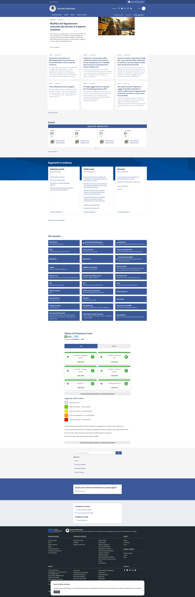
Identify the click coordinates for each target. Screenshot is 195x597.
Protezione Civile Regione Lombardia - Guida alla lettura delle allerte (97, 442)
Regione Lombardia (54, 2)
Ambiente (75, 542)
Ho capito (57, 592)
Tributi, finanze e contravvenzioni (107, 559)
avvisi (51, 55)
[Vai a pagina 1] (95, 148)
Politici (50, 546)
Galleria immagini (128, 553)
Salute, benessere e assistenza (106, 557)
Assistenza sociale (118, 15)
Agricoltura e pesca (78, 540)
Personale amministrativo (54, 551)
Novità (126, 536)
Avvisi (125, 544)
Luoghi (125, 555)
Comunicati (126, 542)
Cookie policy (101, 572)
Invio (118, 453)
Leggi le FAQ (76, 570)
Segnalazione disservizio (79, 574)
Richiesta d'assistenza (79, 576)
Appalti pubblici (102, 540)
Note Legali (101, 576)
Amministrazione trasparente (106, 570)
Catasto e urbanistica (103, 544)
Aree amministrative (53, 548)
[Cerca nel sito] (143, 8)
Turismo (100, 561)
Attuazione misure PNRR (79, 578)
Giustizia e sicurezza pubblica (105, 551)
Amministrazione (53, 536)
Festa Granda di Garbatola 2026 (60, 142)
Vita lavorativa (102, 563)
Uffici (49, 542)
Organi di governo (52, 544)
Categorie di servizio (79, 536)
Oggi (81, 346)
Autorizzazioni (102, 542)
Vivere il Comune (129, 549)
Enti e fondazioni (52, 553)
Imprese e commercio (103, 553)
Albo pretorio (101, 578)
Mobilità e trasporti (103, 555)
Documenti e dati (52, 540)
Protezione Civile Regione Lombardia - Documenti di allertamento (97, 394)
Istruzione (128, 15)
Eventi (125, 557)
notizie (85, 55)
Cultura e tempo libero (104, 546)
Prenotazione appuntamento (80, 572)
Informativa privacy (103, 574)
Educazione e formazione (104, 548)
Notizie (125, 540)
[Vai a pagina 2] (97, 148)
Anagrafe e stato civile (79, 544)
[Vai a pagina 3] (99, 148)
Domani (114, 346)
